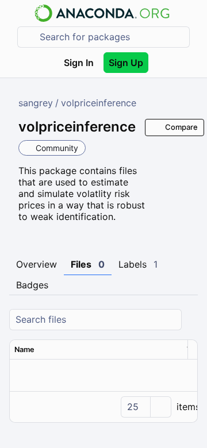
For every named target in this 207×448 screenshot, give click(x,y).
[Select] (160, 407)
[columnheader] (96, 350)
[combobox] (111, 37)
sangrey (35, 103)
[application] (103, 406)
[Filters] (191, 319)
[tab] (36, 264)
